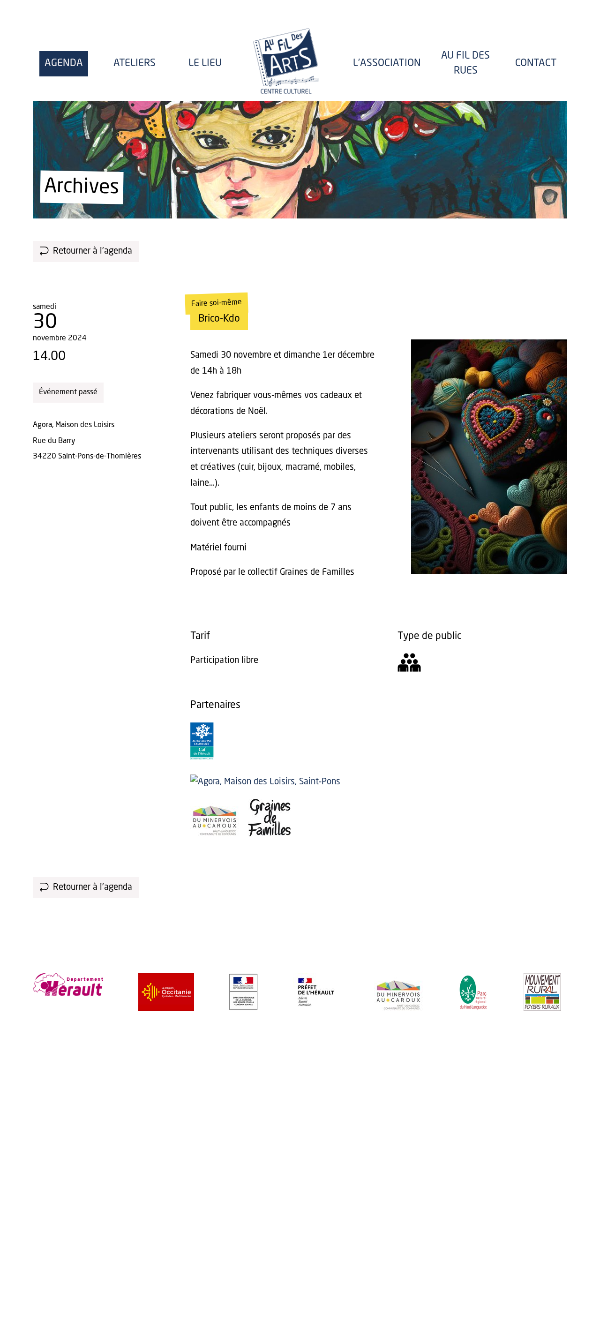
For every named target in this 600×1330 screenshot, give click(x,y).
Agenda (64, 63)
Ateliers (134, 63)
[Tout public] (409, 665)
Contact (536, 63)
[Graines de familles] (269, 834)
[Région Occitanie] (166, 992)
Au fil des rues (465, 63)
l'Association (387, 63)
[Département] (68, 984)
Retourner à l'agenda (92, 251)
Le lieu (205, 63)
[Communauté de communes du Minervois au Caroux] (214, 834)
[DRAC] (316, 992)
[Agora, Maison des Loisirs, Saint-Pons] (265, 782)
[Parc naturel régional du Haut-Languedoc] (473, 992)
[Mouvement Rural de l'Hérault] (542, 992)
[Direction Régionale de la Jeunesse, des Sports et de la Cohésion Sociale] (243, 992)
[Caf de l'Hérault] (202, 757)
